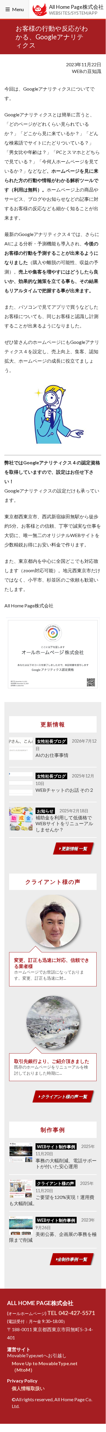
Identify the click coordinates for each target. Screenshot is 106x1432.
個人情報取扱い (28, 1388)
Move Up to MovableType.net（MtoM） (45, 1366)
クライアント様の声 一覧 (64, 1096)
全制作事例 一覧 (72, 1259)
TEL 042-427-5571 (71, 1312)
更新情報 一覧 (74, 848)
